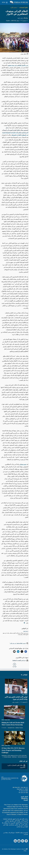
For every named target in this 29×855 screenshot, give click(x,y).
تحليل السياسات (23, 7)
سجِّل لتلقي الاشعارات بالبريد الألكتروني (16, 766)
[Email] (14, 651)
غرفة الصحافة (24, 798)
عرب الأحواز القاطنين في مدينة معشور (17, 65)
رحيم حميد (20, 18)
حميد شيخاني (22, 464)
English (8, 20)
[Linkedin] (18, 651)
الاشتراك (26, 800)
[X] (22, 651)
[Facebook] (25, 651)
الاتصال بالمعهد (24, 796)
